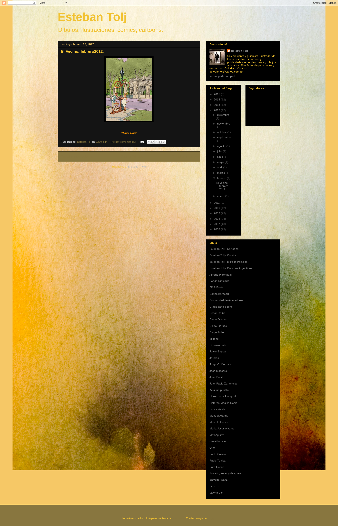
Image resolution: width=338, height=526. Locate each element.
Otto (212, 447)
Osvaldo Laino (218, 441)
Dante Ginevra (218, 319)
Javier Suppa (217, 351)
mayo (221, 162)
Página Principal (132, 156)
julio (220, 151)
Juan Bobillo (217, 377)
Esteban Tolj (92, 16)
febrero (222, 178)
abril (220, 167)
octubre (222, 132)
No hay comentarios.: (124, 141)
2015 (217, 94)
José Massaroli (218, 370)
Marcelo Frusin (218, 422)
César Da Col (217, 313)
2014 (217, 99)
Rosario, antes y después (225, 473)
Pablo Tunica (217, 460)
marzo (221, 172)
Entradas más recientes (77, 156)
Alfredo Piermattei (220, 274)
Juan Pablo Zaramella (223, 383)
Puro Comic (216, 467)
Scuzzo (213, 486)
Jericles (214, 357)
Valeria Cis (216, 492)
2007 (217, 224)
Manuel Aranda (218, 415)
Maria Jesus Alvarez (221, 428)
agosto (221, 146)
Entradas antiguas (184, 156)
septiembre (224, 137)
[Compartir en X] (156, 142)
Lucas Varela (217, 409)
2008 (217, 218)
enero (221, 196)
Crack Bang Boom (220, 306)
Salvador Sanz (218, 479)
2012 (217, 110)
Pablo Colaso (217, 454)
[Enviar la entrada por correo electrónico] (142, 141)
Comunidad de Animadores (226, 300)
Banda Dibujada (219, 280)
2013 (217, 104)
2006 (217, 229)
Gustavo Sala (217, 345)
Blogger (211, 518)
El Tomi (213, 338)
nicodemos (178, 518)
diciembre (223, 114)
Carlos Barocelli (219, 293)
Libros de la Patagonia (223, 396)
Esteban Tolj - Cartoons (223, 248)
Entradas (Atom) (137, 166)
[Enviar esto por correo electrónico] (149, 142)
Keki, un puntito (219, 390)
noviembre (223, 123)
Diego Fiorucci (218, 325)
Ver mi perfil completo (222, 76)
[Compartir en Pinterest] (164, 142)
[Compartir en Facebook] (160, 142)
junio (220, 156)
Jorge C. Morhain (220, 364)
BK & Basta (216, 287)
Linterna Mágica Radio (223, 402)
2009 (217, 213)
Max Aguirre (216, 434)
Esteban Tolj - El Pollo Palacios (228, 261)
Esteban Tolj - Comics (222, 255)
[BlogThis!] (153, 142)
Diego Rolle (216, 332)
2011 (217, 202)
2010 (217, 208)
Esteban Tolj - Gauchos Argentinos (230, 268)
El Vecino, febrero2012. (82, 51)
